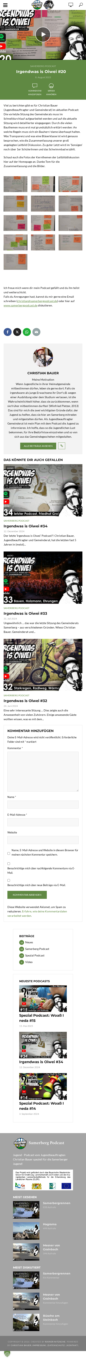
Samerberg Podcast (43, 66)
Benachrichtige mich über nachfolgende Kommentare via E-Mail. (41, 870)
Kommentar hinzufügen (34, 93)
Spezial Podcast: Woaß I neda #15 (41, 1018)
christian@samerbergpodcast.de (37, 301)
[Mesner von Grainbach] (26, 1252)
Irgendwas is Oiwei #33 (25, 613)
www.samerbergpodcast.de (20, 305)
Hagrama (50, 1224)
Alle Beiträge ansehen (38, 445)
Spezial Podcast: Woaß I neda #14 (41, 1106)
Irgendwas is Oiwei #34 (25, 526)
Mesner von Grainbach (51, 1247)
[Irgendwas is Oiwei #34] (43, 1045)
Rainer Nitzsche (55, 1341)
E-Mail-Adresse (17, 814)
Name (11, 797)
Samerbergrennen (56, 1203)
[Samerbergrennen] (26, 1210)
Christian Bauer (21, 1345)
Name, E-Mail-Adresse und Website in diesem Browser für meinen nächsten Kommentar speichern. (45, 852)
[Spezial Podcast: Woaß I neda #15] (43, 998)
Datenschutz (56, 1345)
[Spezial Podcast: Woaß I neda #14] (43, 1086)
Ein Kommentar (51, 1277)
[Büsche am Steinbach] (26, 1322)
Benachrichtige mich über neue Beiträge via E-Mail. (36, 885)
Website (12, 832)
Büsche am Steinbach (51, 1318)
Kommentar (15, 748)
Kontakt (72, 1345)
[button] (7, 1354)
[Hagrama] (26, 1231)
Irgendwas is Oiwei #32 (25, 701)
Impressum (39, 1345)
